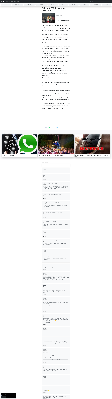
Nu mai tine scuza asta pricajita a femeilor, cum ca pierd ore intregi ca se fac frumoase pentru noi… (91, 156)
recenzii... (73, 4)
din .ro (18, 1)
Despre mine (7, 1)
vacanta (106, 4)
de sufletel (52, 4)
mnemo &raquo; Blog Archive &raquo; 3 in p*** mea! (52, 194)
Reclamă (11, 1)
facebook (45, 127)
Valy (43, 315)
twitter (56, 127)
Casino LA (44, 265)
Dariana (44, 387)
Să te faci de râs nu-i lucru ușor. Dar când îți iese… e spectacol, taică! (51, 155)
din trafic (84, 4)
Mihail (44, 175)
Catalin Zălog (45, 169)
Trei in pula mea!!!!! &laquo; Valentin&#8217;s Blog (51, 183)
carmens (44, 285)
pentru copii (29, 4)
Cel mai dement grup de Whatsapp (9, 155)
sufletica (44, 376)
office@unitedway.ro (46, 381)
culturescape (41, 4)
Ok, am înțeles (4, 397)
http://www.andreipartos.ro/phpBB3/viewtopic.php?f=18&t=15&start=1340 (55, 359)
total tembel (96, 4)
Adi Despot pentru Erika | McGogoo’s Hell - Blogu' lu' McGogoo (53, 240)
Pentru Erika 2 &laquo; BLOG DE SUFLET (49, 221)
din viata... (5, 4)
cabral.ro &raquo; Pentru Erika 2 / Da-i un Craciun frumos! (52, 212)
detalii (2, 395)
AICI (45, 321)
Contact (15, 1)
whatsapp (51, 127)
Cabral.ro (2, 1)
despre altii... (17, 4)
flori (43, 231)
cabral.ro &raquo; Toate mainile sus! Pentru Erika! (51, 202)
